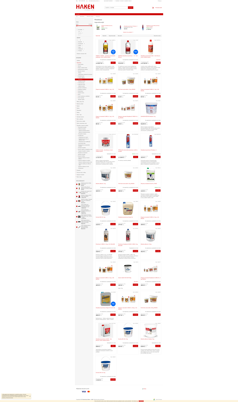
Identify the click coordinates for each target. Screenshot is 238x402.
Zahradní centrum (80, 116)
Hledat (130, 7)
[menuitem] (78, 14)
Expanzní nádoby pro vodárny (84, 160)
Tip (79, 34)
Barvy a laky (79, 176)
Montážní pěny (81, 76)
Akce (80, 31)
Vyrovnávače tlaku (81, 143)
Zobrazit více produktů (127, 32)
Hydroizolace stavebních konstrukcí (85, 74)
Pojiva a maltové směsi (82, 67)
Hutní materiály (81, 97)
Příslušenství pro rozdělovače (84, 141)
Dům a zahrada (80, 119)
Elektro (78, 108)
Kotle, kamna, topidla (81, 121)
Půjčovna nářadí (80, 103)
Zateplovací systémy (82, 89)
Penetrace (80, 79)
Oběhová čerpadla (82, 128)
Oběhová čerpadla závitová (84, 130)
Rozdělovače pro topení (83, 137)
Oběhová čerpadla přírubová (84, 132)
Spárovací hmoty (81, 84)
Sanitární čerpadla (81, 154)
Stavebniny (79, 62)
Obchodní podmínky (108, 0)
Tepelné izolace (81, 92)
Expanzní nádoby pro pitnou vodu (85, 162)
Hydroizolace (80, 91)
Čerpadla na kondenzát (82, 152)
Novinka (80, 33)
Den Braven (81, 43)
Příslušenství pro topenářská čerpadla (84, 145)
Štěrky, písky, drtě (80, 101)
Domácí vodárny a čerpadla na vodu (85, 149)
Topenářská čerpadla (82, 127)
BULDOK (81, 41)
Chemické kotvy (81, 82)
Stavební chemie (81, 71)
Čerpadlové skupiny (82, 133)
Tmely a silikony (81, 77)
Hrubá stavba (80, 64)
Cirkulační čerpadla (82, 147)
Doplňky (78, 60)
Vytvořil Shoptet (159, 399)
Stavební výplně (81, 99)
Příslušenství (80, 168)
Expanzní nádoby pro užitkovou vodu (85, 164)
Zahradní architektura (82, 87)
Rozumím (141, 401)
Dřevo (79, 94)
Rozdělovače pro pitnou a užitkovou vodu (84, 139)
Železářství (79, 110)
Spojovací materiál (80, 174)
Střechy (79, 66)
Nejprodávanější (112, 35)
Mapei (80, 47)
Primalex (81, 50)
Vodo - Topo (79, 114)
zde (137, 401)
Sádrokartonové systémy (83, 69)
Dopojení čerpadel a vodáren (84, 151)
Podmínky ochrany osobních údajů (123, 0)
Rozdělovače (80, 135)
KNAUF (80, 45)
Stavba (78, 112)
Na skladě (81, 29)
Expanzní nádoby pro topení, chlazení (84, 158)
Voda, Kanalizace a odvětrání (84, 96)
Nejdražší (104, 35)
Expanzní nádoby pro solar (83, 166)
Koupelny (78, 170)
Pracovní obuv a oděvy (81, 172)
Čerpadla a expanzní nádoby (82, 125)
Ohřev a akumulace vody (82, 123)
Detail (113, 62)
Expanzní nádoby (81, 156)
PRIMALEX (81, 48)
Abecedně (120, 35)
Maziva (79, 72)
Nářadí (78, 105)
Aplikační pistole (81, 86)
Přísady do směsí (81, 81)
